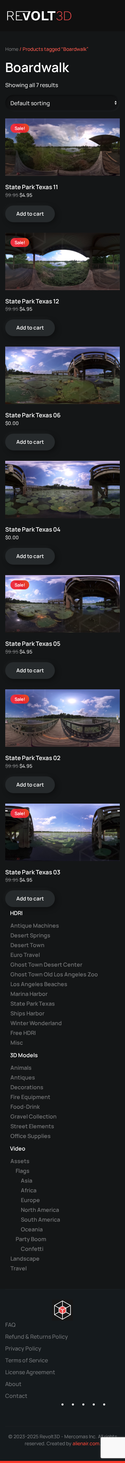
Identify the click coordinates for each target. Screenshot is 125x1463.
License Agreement (30, 1372)
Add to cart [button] (30, 213)
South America (40, 1219)
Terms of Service (26, 1360)
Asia (26, 1180)
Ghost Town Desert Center (46, 964)
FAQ (10, 1325)
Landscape (25, 1258)
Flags (23, 1171)
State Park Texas (32, 1003)
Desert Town (27, 945)
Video (17, 1148)
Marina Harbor (29, 994)
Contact (16, 1396)
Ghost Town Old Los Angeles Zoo (54, 974)
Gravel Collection (33, 1116)
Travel (18, 1268)
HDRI (16, 913)
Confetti (32, 1249)
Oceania (32, 1229)
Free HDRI (23, 1033)
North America (40, 1210)
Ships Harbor (27, 1013)
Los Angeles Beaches (38, 984)
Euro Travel (25, 955)
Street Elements (32, 1126)
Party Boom (31, 1239)
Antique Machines (34, 925)
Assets (20, 1161)
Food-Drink (25, 1106)
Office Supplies (30, 1136)
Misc (16, 1042)
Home (11, 49)
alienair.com (86, 1443)
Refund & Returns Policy (36, 1336)
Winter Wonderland (36, 1023)
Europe (30, 1200)
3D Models (24, 1055)
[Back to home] (39, 15)
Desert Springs (30, 935)
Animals (21, 1067)
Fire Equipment (30, 1097)
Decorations (26, 1087)
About (13, 1384)
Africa (28, 1190)
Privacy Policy (23, 1348)
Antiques (22, 1077)
